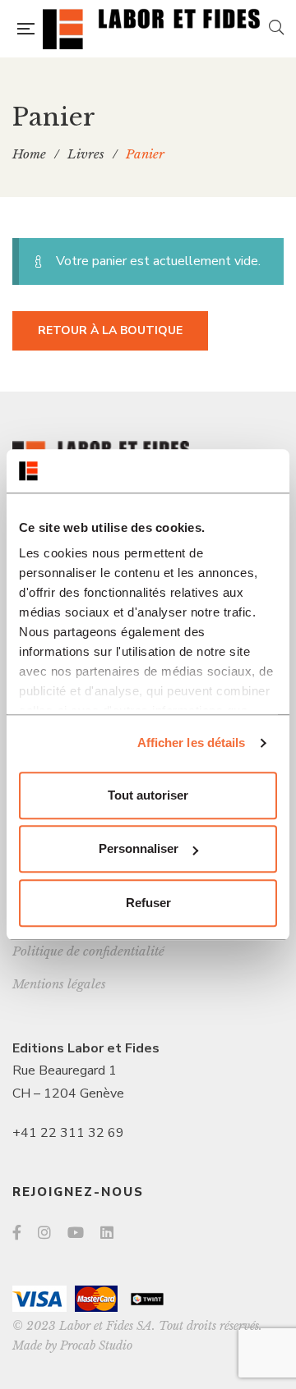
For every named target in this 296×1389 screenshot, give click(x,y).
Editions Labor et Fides (86, 1048)
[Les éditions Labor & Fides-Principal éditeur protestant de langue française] (151, 28)
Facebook (16, 1232)
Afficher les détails (191, 743)
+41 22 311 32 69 (68, 1133)
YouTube (75, 1232)
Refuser (148, 903)
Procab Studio (96, 1345)
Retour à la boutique (110, 330)
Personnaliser (138, 848)
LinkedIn (106, 1232)
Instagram (44, 1232)
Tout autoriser (148, 795)
